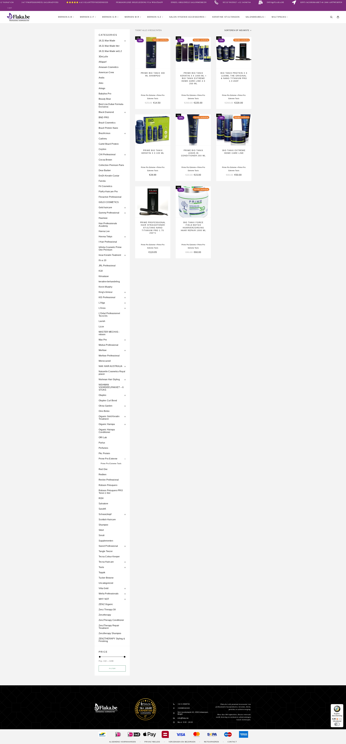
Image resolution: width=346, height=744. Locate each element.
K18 (101, 271)
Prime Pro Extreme (108, 459)
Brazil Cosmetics (107, 123)
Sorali (101, 535)
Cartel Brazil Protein (109, 144)
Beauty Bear (105, 99)
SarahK (102, 509)
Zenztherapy (105, 615)
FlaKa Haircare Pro (108, 191)
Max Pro (103, 340)
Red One (103, 469)
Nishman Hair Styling (109, 379)
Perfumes (103, 448)
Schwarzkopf (105, 514)
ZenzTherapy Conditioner (111, 620)
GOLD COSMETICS (109, 202)
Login (9, 8)
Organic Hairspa (107, 424)
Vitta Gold (103, 588)
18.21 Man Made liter (109, 46)
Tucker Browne (106, 578)
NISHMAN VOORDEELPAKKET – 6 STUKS (111, 387)
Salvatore (103, 503)
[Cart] (338, 17)
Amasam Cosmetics (108, 67)
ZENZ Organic (106, 604)
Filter (112, 668)
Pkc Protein (104, 453)
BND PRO (104, 117)
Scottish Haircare (107, 519)
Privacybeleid (152, 742)
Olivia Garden (105, 406)
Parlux (102, 443)
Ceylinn (102, 149)
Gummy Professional (109, 213)
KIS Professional (107, 297)
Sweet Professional (108, 546)
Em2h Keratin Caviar (109, 176)
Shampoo (103, 525)
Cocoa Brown (105, 160)
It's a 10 (102, 260)
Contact (232, 742)
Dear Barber (105, 170)
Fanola (102, 181)
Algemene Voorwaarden (122, 742)
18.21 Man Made (107, 40)
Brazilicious (104, 133)
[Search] (331, 17)
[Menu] (341, 705)
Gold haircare (105, 207)
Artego (102, 88)
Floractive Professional (110, 197)
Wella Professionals (109, 593)
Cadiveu (103, 138)
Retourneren (211, 742)
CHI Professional (107, 154)
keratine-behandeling (109, 281)
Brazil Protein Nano (108, 128)
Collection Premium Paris (111, 165)
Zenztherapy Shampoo (110, 633)
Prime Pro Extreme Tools (111, 464)
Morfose (103, 350)
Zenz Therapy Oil (107, 609)
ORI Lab (103, 437)
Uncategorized (106, 583)
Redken (102, 474)
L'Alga (102, 303)
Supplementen (106, 541)
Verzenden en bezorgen (182, 742)
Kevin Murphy (105, 287)
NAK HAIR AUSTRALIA (110, 366)
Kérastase (104, 276)
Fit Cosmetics (105, 186)
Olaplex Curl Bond (108, 400)
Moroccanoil (105, 361)
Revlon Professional (109, 480)
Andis (101, 78)
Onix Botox (104, 411)
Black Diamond (106, 112)
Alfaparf (102, 62)
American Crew (106, 72)
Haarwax (103, 218)
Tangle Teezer (106, 551)
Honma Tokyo (105, 236)
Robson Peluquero (108, 485)
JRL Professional (107, 265)
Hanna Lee (104, 231)
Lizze (101, 326)
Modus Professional (108, 345)
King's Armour (105, 292)
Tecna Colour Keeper (109, 556)
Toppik (102, 572)
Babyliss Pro (105, 93)
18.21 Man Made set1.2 (110, 51)
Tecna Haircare (106, 562)
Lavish (102, 321)
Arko (101, 83)
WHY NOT (104, 599)
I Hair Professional (108, 242)
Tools (101, 567)
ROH (101, 498)
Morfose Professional (109, 355)
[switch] (337, 724)
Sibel (101, 530)
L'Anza (102, 308)
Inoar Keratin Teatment (110, 255)
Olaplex (102, 395)
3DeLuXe (103, 56)
